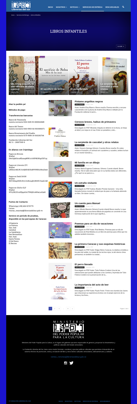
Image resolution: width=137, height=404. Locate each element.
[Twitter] (71, 363)
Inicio (13, 15)
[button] (123, 7)
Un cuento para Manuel (87, 203)
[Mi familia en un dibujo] (60, 169)
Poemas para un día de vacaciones (94, 223)
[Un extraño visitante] (60, 189)
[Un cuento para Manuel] (60, 210)
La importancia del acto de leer (92, 284)
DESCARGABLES (112, 7)
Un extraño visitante (86, 183)
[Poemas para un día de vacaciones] (60, 230)
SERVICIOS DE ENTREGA (92, 7)
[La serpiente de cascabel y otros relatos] (60, 149)
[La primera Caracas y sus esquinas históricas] (60, 251)
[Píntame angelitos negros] (60, 108)
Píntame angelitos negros (89, 101)
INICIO (50, 7)
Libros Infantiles (79, 104)
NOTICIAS (74, 7)
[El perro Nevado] (60, 271)
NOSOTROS (60, 7)
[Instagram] (65, 363)
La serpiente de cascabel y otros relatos (97, 142)
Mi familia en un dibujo (87, 162)
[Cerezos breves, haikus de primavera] (60, 128)
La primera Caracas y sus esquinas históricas (100, 244)
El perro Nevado (84, 264)
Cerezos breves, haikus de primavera (95, 122)
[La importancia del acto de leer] (60, 291)
